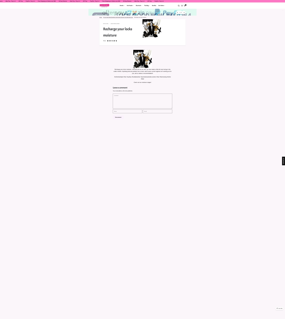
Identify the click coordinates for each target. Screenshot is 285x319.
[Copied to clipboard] (116, 41)
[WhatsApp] (114, 41)
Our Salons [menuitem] (161, 5)
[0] (184, 5)
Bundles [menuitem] (154, 5)
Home (100, 17)
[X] (110, 41)
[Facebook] (108, 41)
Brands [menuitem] (121, 5)
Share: (104, 40)
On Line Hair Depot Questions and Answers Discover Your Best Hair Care (118, 17)
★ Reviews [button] (283, 161)
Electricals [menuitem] (138, 5)
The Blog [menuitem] (146, 5)
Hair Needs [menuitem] (129, 5)
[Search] (178, 5)
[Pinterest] (112, 41)
